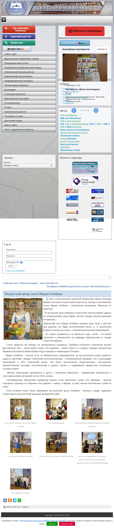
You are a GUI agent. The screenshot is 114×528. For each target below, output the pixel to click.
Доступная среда (13, 120)
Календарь (10, 89)
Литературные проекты (16, 85)
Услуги (7, 107)
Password (10, 256)
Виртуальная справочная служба (21, 58)
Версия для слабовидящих (87, 31)
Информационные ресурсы (18, 81)
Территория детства (20, 36)
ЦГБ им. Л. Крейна (21, 507)
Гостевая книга (12, 103)
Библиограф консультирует (18, 76)
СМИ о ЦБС (10, 54)
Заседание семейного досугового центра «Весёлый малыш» (77, 286)
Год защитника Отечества (20, 29)
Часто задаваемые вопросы (19, 129)
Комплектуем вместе (15, 112)
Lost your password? (15, 270)
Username (10, 249)
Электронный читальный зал (19, 72)
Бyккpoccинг (20, 42)
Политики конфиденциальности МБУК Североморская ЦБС (42, 521)
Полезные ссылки (13, 116)
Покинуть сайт (67, 524)
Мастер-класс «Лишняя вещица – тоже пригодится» (31, 283)
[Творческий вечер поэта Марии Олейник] (20, 420)
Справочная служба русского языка (22, 67)
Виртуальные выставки (16, 98)
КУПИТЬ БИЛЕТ (69, 43)
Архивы (7, 162)
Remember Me (12, 262)
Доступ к (14, 48)
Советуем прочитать (15, 94)
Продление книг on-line (16, 63)
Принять (52, 524)
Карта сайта (10, 125)
